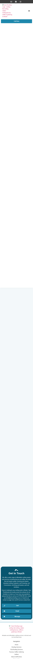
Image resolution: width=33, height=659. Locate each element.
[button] (29, 11)
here (13, 600)
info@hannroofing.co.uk (14, 598)
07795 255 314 (22, 596)
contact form (26, 600)
